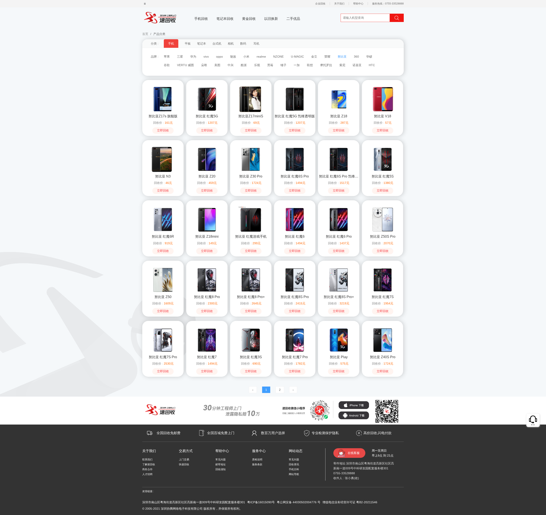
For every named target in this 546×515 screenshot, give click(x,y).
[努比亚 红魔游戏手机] (251, 219)
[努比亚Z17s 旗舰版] (163, 99)
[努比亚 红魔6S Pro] (295, 159)
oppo (219, 56)
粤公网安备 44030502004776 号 (298, 502)
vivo (206, 56)
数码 (243, 43)
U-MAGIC (297, 56)
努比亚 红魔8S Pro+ (339, 297)
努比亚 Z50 (162, 297)
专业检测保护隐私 (325, 433)
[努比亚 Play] (338, 340)
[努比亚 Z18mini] (207, 219)
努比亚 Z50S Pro (382, 236)
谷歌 (167, 65)
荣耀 (327, 56)
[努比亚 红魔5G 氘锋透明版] (295, 99)
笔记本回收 (225, 18)
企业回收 (320, 3)
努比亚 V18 (382, 116)
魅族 (233, 56)
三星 (180, 56)
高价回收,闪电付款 (377, 433)
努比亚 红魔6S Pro (294, 176)
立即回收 (163, 130)
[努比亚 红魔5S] (382, 159)
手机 (171, 43)
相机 (231, 43)
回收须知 (220, 469)
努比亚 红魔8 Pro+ (251, 297)
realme (261, 56)
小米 (246, 56)
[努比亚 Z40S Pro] (382, 340)
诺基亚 (357, 65)
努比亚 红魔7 (207, 357)
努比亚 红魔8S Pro (294, 297)
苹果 (167, 56)
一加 (297, 65)
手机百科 (294, 469)
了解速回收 (148, 464)
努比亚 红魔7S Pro (163, 357)
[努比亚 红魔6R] (163, 219)
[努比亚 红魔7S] (382, 279)
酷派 (244, 65)
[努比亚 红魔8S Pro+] (338, 279)
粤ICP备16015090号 (261, 502)
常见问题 (220, 459)
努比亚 (342, 56)
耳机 (256, 43)
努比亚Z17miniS (250, 116)
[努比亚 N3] (163, 159)
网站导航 (294, 474)
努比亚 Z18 (338, 116)
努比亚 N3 (163, 176)
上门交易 (184, 459)
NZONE (278, 56)
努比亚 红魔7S (383, 297)
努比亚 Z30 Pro (250, 176)
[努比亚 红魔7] (207, 340)
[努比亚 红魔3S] (251, 340)
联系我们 (147, 459)
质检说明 (257, 459)
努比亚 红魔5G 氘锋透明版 (294, 116)
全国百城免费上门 (220, 433)
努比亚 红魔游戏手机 (251, 236)
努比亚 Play (339, 357)
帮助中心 (358, 3)
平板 (188, 43)
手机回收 (201, 18)
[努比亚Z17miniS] (251, 99)
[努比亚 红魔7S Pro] (163, 340)
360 (356, 56)
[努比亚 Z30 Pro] (251, 159)
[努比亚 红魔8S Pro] (295, 279)
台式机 (216, 43)
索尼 (342, 65)
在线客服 (354, 453)
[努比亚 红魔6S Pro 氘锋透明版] (338, 159)
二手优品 (293, 18)
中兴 (231, 65)
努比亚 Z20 (206, 176)
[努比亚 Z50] (163, 279)
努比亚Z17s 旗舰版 (162, 116)
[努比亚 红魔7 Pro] (295, 340)
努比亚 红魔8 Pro (207, 297)
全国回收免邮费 (168, 433)
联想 (310, 65)
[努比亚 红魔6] (295, 219)
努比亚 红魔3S (251, 357)
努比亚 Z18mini (207, 236)
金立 (314, 56)
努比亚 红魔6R (163, 236)
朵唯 (204, 65)
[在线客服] (533, 420)
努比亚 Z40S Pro (382, 357)
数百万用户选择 (273, 433)
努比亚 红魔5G (207, 116)
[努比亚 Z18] (338, 99)
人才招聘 (147, 474)
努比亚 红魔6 (295, 236)
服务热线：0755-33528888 (388, 3)
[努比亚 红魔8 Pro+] (251, 279)
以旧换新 (271, 18)
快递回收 (184, 464)
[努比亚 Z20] (207, 159)
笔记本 (201, 43)
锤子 (283, 65)
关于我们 (339, 3)
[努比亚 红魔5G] (207, 99)
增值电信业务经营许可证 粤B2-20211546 (349, 502)
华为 (193, 56)
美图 (217, 65)
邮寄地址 (220, 464)
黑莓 (270, 65)
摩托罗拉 (326, 65)
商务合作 (147, 469)
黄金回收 (249, 18)
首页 (145, 34)
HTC (372, 65)
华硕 (369, 56)
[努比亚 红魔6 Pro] (338, 219)
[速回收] (160, 17)
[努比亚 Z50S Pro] (382, 219)
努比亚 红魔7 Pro (295, 357)
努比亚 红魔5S (383, 176)
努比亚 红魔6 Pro (339, 236)
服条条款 (257, 464)
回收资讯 (294, 464)
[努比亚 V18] (382, 99)
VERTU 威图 (185, 65)
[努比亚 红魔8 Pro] (207, 279)
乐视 (257, 65)
